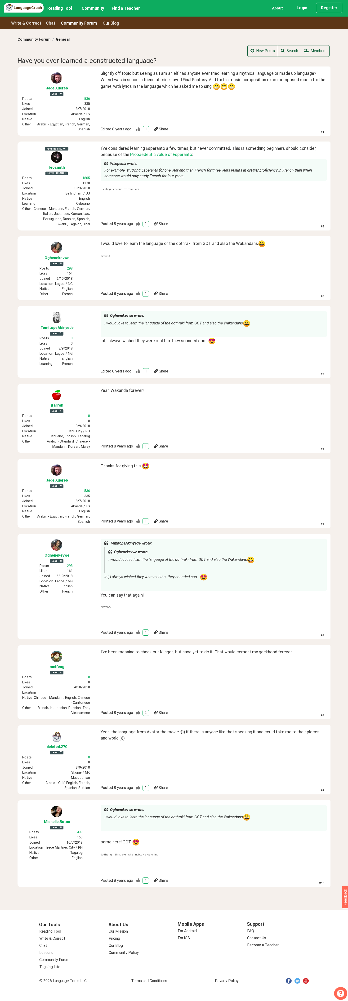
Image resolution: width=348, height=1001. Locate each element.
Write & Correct (26, 23)
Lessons (46, 952)
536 (87, 99)
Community (93, 8)
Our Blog (116, 945)
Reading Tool (59, 8)
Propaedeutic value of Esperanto (161, 154)
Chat (50, 23)
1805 (86, 178)
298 (70, 268)
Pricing (114, 938)
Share (163, 129)
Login (302, 7)
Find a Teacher (126, 8)
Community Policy (124, 952)
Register (329, 7)
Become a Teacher (263, 945)
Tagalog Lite (49, 967)
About (277, 8)
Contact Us (256, 938)
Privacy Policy (227, 981)
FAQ (250, 931)
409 (80, 832)
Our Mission (118, 931)
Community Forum (34, 39)
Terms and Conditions (149, 981)
